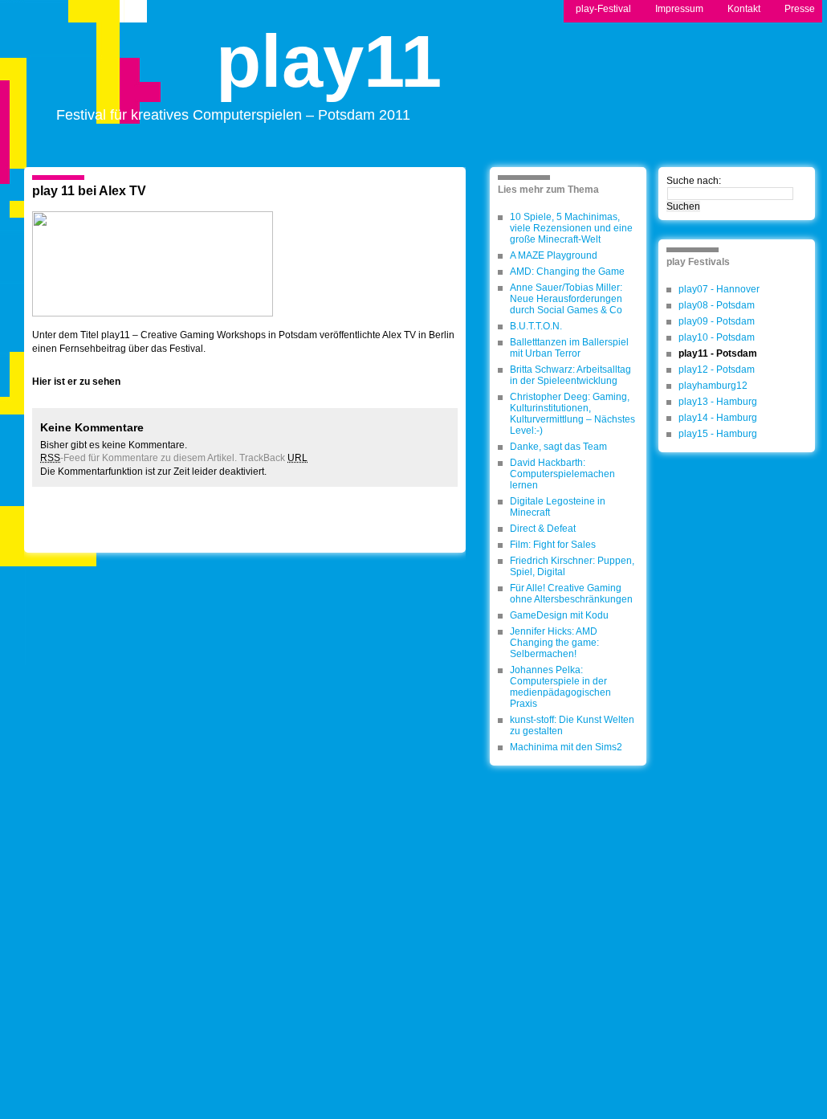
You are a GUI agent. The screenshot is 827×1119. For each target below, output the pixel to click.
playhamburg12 (713, 385)
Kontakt (743, 8)
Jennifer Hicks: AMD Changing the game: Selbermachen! (554, 643)
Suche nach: (693, 180)
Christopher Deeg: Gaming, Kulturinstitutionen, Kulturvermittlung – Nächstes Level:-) (572, 413)
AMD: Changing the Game (567, 271)
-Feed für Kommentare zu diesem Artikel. (138, 458)
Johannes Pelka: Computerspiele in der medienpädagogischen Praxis (560, 686)
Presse (799, 8)
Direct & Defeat (543, 528)
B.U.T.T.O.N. (536, 326)
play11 (329, 75)
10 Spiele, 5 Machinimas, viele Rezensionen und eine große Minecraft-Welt (571, 228)
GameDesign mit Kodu (559, 615)
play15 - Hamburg (717, 433)
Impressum (679, 8)
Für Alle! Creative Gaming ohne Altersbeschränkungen (571, 593)
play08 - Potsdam (716, 305)
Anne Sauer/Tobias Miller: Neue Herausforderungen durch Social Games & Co (566, 299)
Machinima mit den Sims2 (566, 747)
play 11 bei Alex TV (89, 191)
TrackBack (273, 458)
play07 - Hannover (719, 289)
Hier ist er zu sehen (76, 381)
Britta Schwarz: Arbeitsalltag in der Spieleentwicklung (570, 375)
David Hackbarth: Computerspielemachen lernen (562, 474)
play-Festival (603, 8)
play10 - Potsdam (716, 337)
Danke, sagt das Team (558, 446)
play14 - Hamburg (717, 417)
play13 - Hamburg (717, 401)
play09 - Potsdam (716, 321)
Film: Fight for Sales (553, 544)
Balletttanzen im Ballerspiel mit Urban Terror (569, 348)
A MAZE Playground (553, 255)
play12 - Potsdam (716, 369)
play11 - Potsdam (717, 353)
